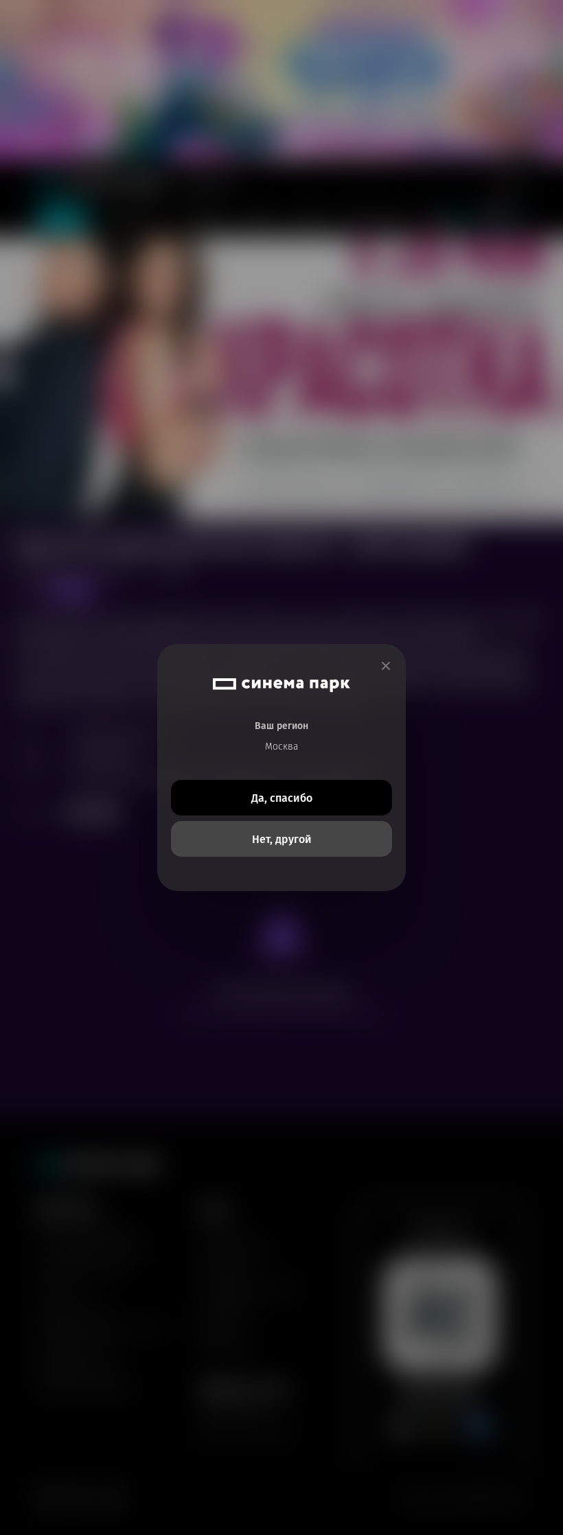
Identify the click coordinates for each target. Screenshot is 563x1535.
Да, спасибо (281, 798)
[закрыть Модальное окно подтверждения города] (386, 666)
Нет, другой (282, 839)
